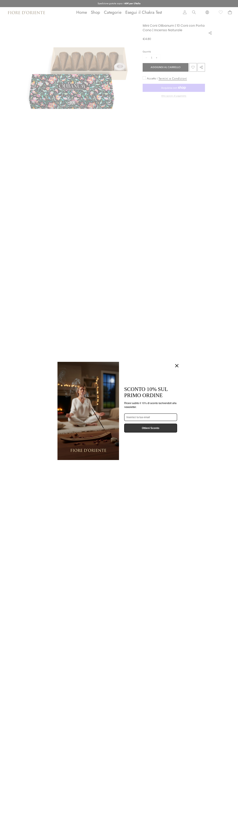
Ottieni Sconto (150, 428)
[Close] (177, 366)
